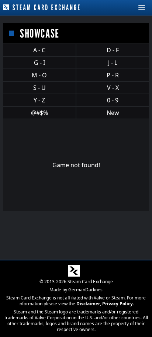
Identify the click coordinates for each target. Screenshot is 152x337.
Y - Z (39, 100)
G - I (39, 63)
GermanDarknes (85, 290)
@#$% (39, 113)
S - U (39, 88)
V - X (113, 88)
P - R (113, 75)
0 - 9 (112, 100)
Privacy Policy (117, 304)
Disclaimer (88, 304)
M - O (39, 75)
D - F (113, 50)
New (113, 113)
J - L (112, 63)
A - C (39, 50)
